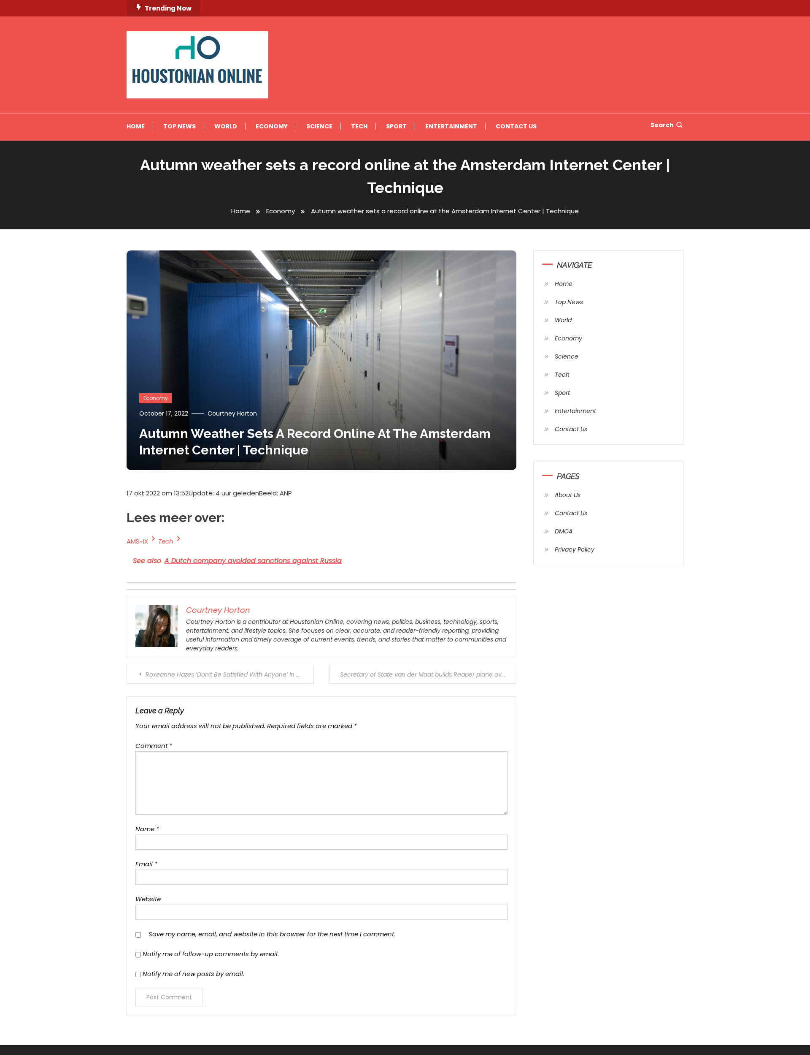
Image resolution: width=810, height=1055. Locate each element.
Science (319, 126)
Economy (272, 126)
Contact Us (516, 126)
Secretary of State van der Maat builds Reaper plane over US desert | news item (428, 674)
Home (136, 126)
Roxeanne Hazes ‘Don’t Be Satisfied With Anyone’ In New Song (230, 674)
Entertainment (451, 126)
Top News (179, 126)
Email (146, 863)
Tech (359, 126)
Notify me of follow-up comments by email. (211, 953)
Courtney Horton (232, 413)
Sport (396, 126)
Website (148, 899)
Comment (153, 745)
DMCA (563, 531)
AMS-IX (137, 541)
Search (662, 125)
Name (147, 828)
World (225, 126)
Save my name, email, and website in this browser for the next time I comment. (271, 934)
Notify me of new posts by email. (193, 973)
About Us (567, 495)
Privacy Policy (574, 549)
